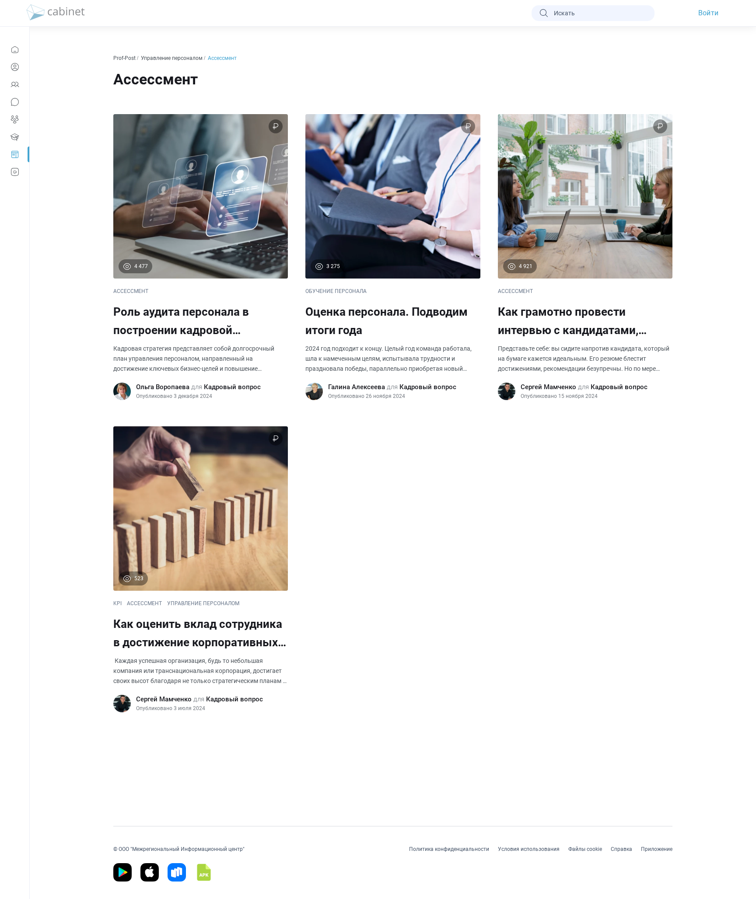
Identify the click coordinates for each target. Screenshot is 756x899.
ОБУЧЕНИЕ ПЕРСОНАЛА (336, 291)
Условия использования (529, 849)
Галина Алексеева (356, 387)
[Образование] (14, 137)
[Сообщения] (14, 102)
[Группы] (14, 119)
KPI (117, 603)
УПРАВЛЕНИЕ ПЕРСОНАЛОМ (203, 603)
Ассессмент (223, 58)
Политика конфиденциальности (449, 849)
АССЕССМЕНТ (130, 291)
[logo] (55, 13)
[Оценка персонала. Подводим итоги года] (392, 257)
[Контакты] (14, 84)
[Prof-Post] (14, 154)
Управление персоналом (172, 58)
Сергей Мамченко (548, 387)
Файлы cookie (585, 849)
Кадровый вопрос (232, 387)
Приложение (656, 849)
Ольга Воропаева (162, 387)
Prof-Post (125, 58)
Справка (621, 849)
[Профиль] (14, 67)
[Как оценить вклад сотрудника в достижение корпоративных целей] (200, 569)
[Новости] (14, 49)
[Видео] (14, 172)
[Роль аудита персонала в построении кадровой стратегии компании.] (200, 257)
